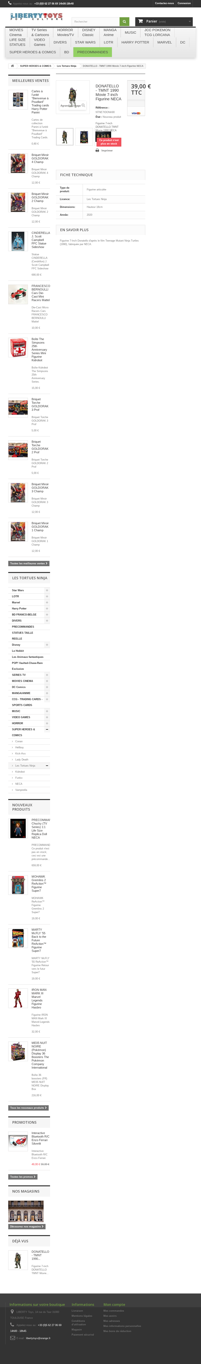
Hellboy (19, 747)
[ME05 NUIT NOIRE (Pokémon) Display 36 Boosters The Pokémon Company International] (18, 1051)
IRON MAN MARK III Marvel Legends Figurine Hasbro (39, 998)
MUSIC (16, 711)
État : (99, 116)
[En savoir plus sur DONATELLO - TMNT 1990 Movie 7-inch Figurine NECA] (18, 1260)
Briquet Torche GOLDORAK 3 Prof (40, 404)
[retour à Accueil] (12, 66)
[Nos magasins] (29, 1211)
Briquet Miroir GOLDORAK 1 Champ (40, 526)
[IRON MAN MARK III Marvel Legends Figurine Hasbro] (18, 998)
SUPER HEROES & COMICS (23, 732)
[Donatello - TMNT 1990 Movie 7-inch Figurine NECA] (64, 136)
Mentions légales (82, 1315)
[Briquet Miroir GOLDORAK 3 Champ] (18, 492)
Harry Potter (19, 608)
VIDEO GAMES (21, 717)
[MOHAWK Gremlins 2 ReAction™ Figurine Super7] (18, 885)
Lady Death (21, 759)
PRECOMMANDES (23, 626)
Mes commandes (113, 1310)
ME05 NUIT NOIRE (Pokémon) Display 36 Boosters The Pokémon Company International (40, 1055)
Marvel (16, 602)
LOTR (15, 596)
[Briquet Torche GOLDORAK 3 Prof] (18, 407)
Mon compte (114, 1304)
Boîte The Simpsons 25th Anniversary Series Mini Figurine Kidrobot (39, 349)
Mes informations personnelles (122, 1326)
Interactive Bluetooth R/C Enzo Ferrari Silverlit (40, 1138)
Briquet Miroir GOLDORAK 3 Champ (40, 487)
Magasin (77, 1329)
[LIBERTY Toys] (37, 18)
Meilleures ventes (30, 80)
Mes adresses (111, 1321)
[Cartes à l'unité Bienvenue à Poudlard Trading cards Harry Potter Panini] (18, 100)
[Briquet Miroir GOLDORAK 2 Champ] (18, 202)
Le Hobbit (18, 650)
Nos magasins (25, 1191)
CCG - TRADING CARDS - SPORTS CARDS (27, 702)
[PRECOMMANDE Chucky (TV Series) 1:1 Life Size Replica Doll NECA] (18, 828)
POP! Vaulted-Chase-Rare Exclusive (27, 666)
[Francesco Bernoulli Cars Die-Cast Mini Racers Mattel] (18, 294)
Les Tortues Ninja (25, 765)
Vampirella (21, 789)
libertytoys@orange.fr (38, 1338)
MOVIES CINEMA (22, 681)
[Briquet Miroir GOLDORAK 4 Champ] (18, 163)
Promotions (24, 1122)
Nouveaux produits (22, 807)
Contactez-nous (164, 3)
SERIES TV (19, 674)
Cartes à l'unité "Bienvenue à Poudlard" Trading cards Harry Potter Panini (40, 102)
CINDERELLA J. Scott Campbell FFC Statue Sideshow (41, 240)
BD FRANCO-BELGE (24, 614)
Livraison (77, 1310)
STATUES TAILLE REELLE (22, 635)
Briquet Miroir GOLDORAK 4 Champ (40, 158)
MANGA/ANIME (21, 693)
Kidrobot (20, 771)
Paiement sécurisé (83, 1334)
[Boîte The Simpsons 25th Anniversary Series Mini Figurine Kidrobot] (18, 347)
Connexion (184, 3)
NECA (18, 783)
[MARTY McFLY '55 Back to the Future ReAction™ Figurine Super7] (18, 938)
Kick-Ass (20, 753)
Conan (19, 741)
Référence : (102, 107)
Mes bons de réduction (117, 1331)
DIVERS (17, 620)
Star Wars (18, 590)
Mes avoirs (110, 1315)
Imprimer (107, 150)
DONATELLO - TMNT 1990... (40, 1255)
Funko (18, 777)
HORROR (17, 723)
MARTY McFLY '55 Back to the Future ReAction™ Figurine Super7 (39, 940)
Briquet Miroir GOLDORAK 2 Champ (40, 197)
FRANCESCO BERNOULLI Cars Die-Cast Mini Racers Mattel (41, 293)
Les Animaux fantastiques (27, 656)
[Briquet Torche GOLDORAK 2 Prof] (18, 450)
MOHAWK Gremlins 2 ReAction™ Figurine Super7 (39, 883)
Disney (16, 644)
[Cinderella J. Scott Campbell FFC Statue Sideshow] (18, 241)
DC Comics (19, 687)
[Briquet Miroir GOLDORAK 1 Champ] (18, 531)
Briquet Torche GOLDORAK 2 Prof (40, 447)
